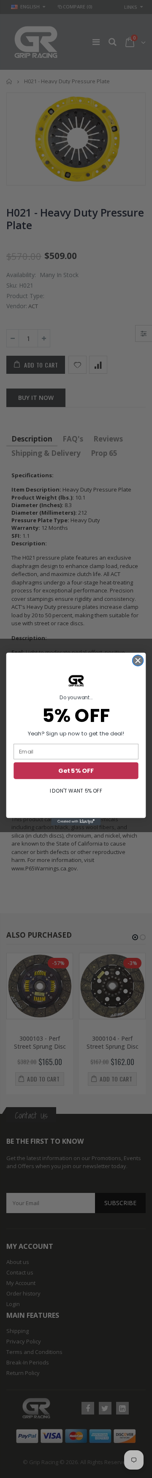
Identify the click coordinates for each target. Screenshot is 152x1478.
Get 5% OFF (76, 771)
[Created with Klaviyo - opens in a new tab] (76, 821)
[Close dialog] (138, 660)
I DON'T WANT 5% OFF (76, 790)
